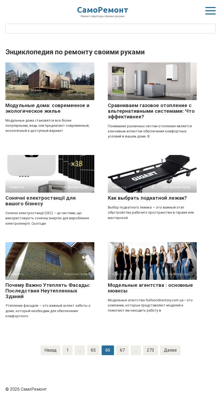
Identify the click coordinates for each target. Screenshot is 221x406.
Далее (170, 350)
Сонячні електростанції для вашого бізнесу (40, 201)
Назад (50, 350)
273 (150, 350)
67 (122, 350)
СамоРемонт (102, 9)
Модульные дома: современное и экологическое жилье (47, 108)
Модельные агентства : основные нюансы (150, 288)
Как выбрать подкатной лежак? (147, 198)
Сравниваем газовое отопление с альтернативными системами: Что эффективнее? (151, 111)
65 (93, 350)
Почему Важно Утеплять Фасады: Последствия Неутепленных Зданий (47, 290)
